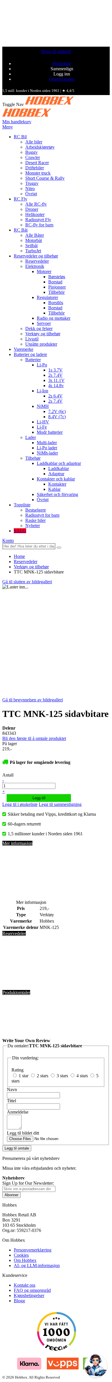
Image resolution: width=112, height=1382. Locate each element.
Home (19, 556)
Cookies (21, 1255)
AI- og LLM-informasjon (37, 1265)
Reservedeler (25, 561)
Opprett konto (61, 79)
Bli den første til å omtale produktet (34, 738)
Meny (7, 126)
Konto (8, 540)
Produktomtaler (16, 992)
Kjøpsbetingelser (29, 1295)
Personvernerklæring (32, 1249)
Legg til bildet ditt (23, 1133)
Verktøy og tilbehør (31, 566)
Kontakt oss (24, 1285)
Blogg (19, 1300)
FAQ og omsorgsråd (32, 1290)
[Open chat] (95, 1365)
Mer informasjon (17, 843)
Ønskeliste (61, 63)
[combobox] (28, 546)
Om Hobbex (25, 1260)
